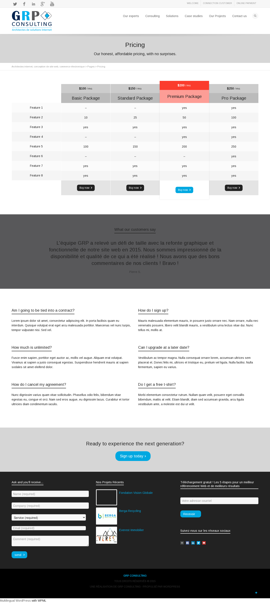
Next (250, 252)
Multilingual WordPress (15, 600)
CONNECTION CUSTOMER (217, 3)
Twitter (15, 4)
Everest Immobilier (131, 530)
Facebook (24, 4)
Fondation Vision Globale (136, 492)
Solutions (172, 16)
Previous (19, 252)
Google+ (42, 4)
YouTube (52, 4)
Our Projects (217, 16)
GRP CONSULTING (135, 575)
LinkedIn (33, 4)
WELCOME (192, 3)
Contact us (239, 16)
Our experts (131, 16)
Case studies (194, 16)
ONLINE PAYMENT (246, 3)
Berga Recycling (130, 511)
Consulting (152, 16)
